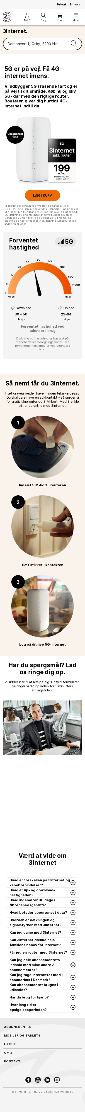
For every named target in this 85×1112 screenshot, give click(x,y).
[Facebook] (28, 1080)
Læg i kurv (42, 195)
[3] (7, 17)
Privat (61, 4)
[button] (42, 883)
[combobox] (35, 44)
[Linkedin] (47, 1080)
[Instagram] (57, 1080)
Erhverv (75, 4)
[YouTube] (38, 1080)
